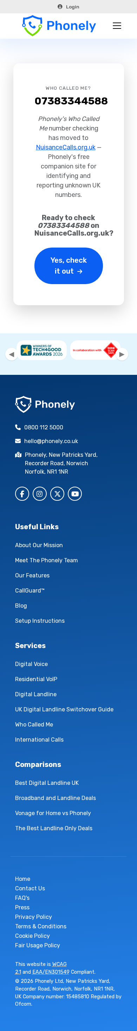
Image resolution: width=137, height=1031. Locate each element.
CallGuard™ (30, 590)
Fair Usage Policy (37, 945)
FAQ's (22, 898)
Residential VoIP (36, 679)
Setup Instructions (40, 620)
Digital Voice (31, 664)
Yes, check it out (69, 265)
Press (22, 907)
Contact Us (30, 888)
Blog (21, 605)
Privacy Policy (33, 917)
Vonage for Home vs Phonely (53, 813)
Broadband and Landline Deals (55, 798)
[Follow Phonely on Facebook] (22, 494)
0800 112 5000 (43, 427)
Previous (11, 354)
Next (122, 354)
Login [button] (72, 6)
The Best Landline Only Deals (53, 828)
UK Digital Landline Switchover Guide (64, 709)
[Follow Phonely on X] (57, 494)
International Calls (39, 739)
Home (22, 879)
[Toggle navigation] (116, 25)
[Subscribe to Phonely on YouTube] (75, 494)
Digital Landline (36, 694)
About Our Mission (39, 545)
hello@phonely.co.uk (51, 441)
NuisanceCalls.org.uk (66, 147)
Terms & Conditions (40, 926)
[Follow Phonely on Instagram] (40, 494)
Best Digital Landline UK (47, 783)
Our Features (32, 575)
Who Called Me (34, 724)
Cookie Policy (32, 936)
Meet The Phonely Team (46, 560)
